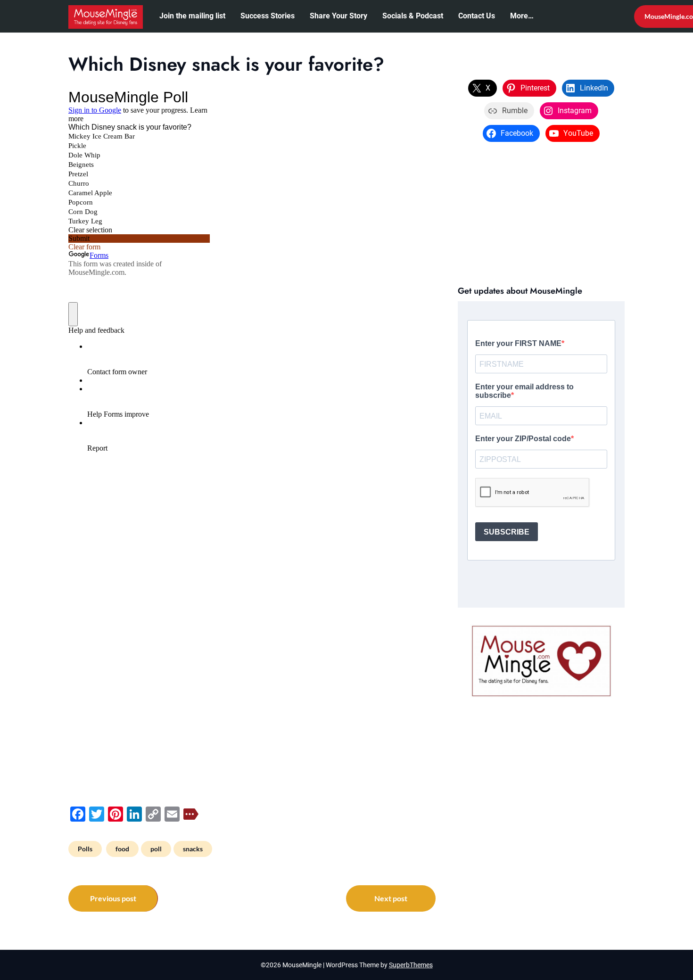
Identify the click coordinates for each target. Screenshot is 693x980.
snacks (193, 849)
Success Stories (267, 15)
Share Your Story (338, 15)
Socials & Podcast (412, 15)
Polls (85, 849)
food (122, 849)
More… (522, 15)
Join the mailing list (192, 15)
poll (156, 849)
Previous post (113, 898)
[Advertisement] (541, 213)
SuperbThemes (411, 965)
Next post (390, 898)
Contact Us (476, 15)
